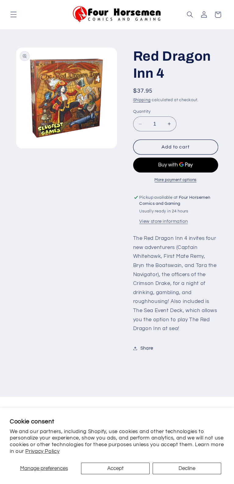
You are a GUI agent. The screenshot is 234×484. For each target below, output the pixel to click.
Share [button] (146, 348)
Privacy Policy (42, 451)
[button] (13, 15)
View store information (163, 221)
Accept (115, 468)
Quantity (142, 111)
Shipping (142, 100)
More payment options (175, 180)
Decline (187, 468)
